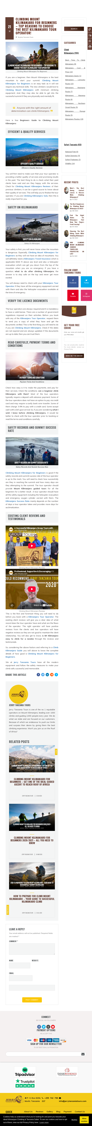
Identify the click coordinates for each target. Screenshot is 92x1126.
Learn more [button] (44, 1122)
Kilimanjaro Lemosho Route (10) (75, 82)
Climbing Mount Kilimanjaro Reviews (32, 186)
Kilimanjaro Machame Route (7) (75, 90)
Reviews (39, 1111)
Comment (13, 941)
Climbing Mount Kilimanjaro (19, 90)
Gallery (50, 1111)
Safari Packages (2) (73, 160)
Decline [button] (74, 1120)
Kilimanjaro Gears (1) (73, 76)
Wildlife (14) (70, 163)
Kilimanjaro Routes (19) (74, 119)
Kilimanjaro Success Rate (18, 501)
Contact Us (80, 1111)
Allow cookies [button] (84, 1120)
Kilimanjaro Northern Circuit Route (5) (75, 105)
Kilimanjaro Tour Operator (32, 318)
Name (11, 960)
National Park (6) (71, 152)
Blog (58, 1111)
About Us (28, 1111)
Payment (67, 1111)
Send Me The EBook (74, 356)
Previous (8, 910)
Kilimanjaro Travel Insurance (37, 259)
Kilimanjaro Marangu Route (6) (75, 97)
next (56, 752)
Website (35, 960)
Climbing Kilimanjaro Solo (36, 196)
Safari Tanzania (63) (72, 144)
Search (74, 29)
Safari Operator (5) (72, 156)
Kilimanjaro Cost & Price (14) (75, 70)
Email (11, 973)
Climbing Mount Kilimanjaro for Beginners (26, 473)
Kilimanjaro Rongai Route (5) (75, 113)
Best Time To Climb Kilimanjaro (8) (75, 62)
